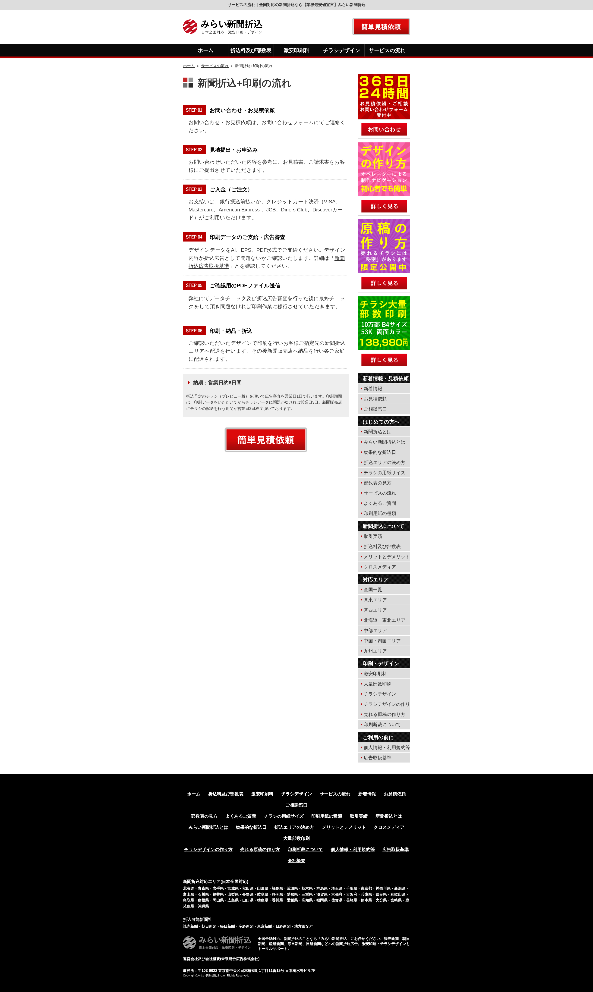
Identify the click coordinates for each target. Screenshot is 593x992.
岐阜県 (262, 894)
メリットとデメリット (387, 556)
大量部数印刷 (377, 683)
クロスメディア (380, 566)
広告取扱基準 (377, 757)
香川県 (277, 900)
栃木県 (307, 888)
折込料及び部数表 (250, 50)
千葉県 (351, 888)
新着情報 (373, 388)
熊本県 (366, 900)
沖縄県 (203, 906)
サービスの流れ (387, 50)
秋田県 (247, 888)
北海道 (188, 888)
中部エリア (375, 630)
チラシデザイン (341, 50)
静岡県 (277, 894)
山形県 (262, 888)
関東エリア (375, 599)
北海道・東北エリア (384, 620)
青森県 (203, 888)
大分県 (381, 900)
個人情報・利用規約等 (387, 747)
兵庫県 (366, 894)
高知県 (307, 900)
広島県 (233, 900)
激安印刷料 (296, 50)
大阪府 (351, 894)
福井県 (218, 894)
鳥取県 (188, 900)
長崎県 (351, 900)
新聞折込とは (377, 431)
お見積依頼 (375, 398)
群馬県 (322, 888)
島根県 (203, 900)
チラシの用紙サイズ (384, 472)
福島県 (277, 888)
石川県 (203, 894)
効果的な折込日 (380, 452)
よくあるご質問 (380, 503)
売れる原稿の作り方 (384, 714)
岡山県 (218, 900)
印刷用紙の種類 (380, 513)
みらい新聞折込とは (384, 442)
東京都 (366, 888)
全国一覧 (373, 589)
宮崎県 (396, 900)
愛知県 (292, 894)
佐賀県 (336, 900)
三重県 (307, 894)
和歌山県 (398, 894)
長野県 (247, 894)
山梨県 (233, 894)
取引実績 (373, 536)
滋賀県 (322, 894)
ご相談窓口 (375, 408)
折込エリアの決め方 (384, 462)
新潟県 (399, 888)
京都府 (336, 894)
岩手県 (218, 888)
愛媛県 (292, 900)
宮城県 (233, 888)
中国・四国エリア (382, 640)
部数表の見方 (377, 482)
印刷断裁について (382, 724)
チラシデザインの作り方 (208, 849)
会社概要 (296, 860)
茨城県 (292, 888)
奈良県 (381, 894)
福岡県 (322, 900)
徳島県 (262, 900)
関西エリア (375, 609)
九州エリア (375, 650)
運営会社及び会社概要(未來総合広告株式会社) (221, 959)
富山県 (188, 894)
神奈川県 (383, 888)
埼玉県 (336, 888)
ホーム (206, 50)
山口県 (247, 900)
